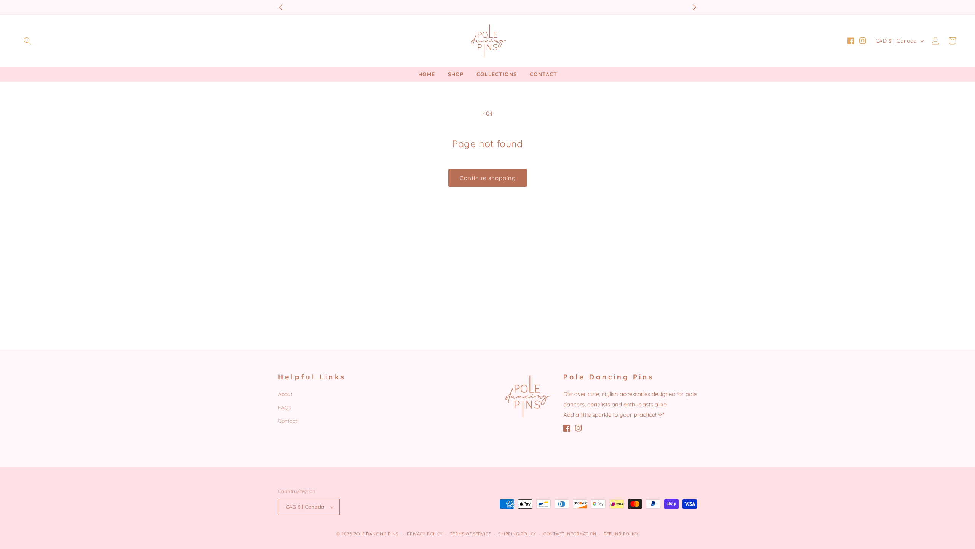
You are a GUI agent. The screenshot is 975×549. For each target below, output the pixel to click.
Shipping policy (517, 533)
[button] (27, 40)
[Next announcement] (694, 7)
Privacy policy (425, 533)
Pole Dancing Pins (375, 533)
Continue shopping (488, 177)
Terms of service (470, 533)
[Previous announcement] (280, 7)
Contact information (569, 533)
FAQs (284, 407)
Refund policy (621, 533)
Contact (287, 420)
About (285, 394)
